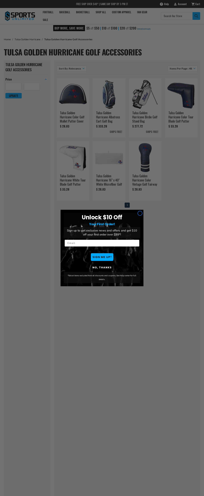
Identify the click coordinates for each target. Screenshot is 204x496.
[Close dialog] (140, 213)
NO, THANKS (102, 267)
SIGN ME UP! (102, 257)
